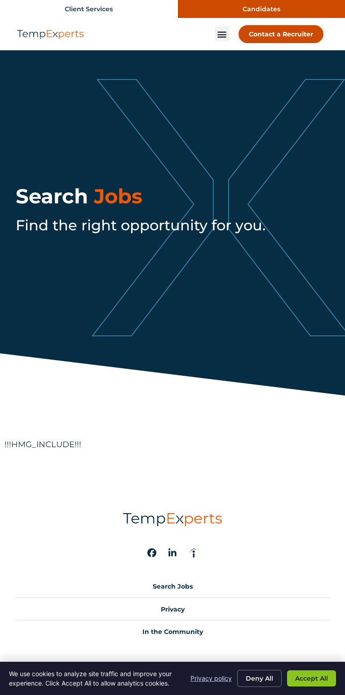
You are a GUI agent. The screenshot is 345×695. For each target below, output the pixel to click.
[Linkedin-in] (172, 553)
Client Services (89, 9)
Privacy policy (211, 678)
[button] (222, 33)
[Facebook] (151, 553)
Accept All (311, 678)
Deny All (259, 678)
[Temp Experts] (193, 553)
